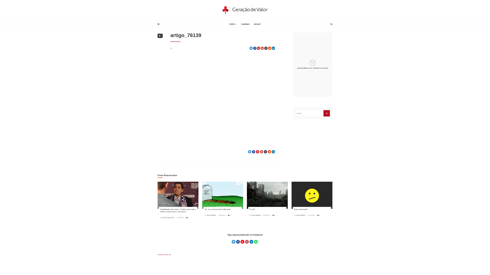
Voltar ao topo (163, 254)
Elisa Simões (211, 215)
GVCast (257, 24)
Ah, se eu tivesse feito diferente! (218, 209)
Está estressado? (301, 209)
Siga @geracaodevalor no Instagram (245, 235)
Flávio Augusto (168, 217)
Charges (245, 24)
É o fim (252, 209)
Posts (232, 24)
